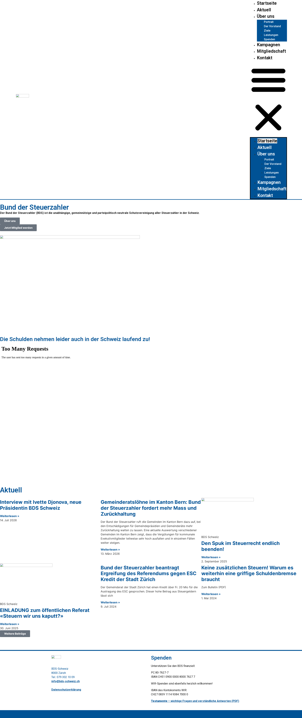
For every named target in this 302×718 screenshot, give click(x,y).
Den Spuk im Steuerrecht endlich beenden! (240, 546)
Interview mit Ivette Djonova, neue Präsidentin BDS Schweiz (40, 505)
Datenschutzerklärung (66, 689)
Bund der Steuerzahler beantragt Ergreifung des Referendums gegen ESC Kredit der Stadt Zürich (148, 573)
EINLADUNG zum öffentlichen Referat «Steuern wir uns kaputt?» (44, 613)
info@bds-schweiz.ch (65, 681)
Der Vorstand (272, 26)
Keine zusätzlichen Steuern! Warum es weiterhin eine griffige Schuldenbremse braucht (248, 573)
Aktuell (264, 9)
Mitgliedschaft (271, 51)
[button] (268, 99)
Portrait (269, 22)
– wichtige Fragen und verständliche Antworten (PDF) (195, 701)
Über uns (265, 16)
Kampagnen (268, 44)
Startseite (267, 3)
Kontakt (264, 57)
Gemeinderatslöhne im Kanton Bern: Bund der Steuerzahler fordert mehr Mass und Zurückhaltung (151, 508)
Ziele (267, 30)
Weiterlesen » (9, 516)
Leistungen (271, 35)
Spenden (269, 39)
